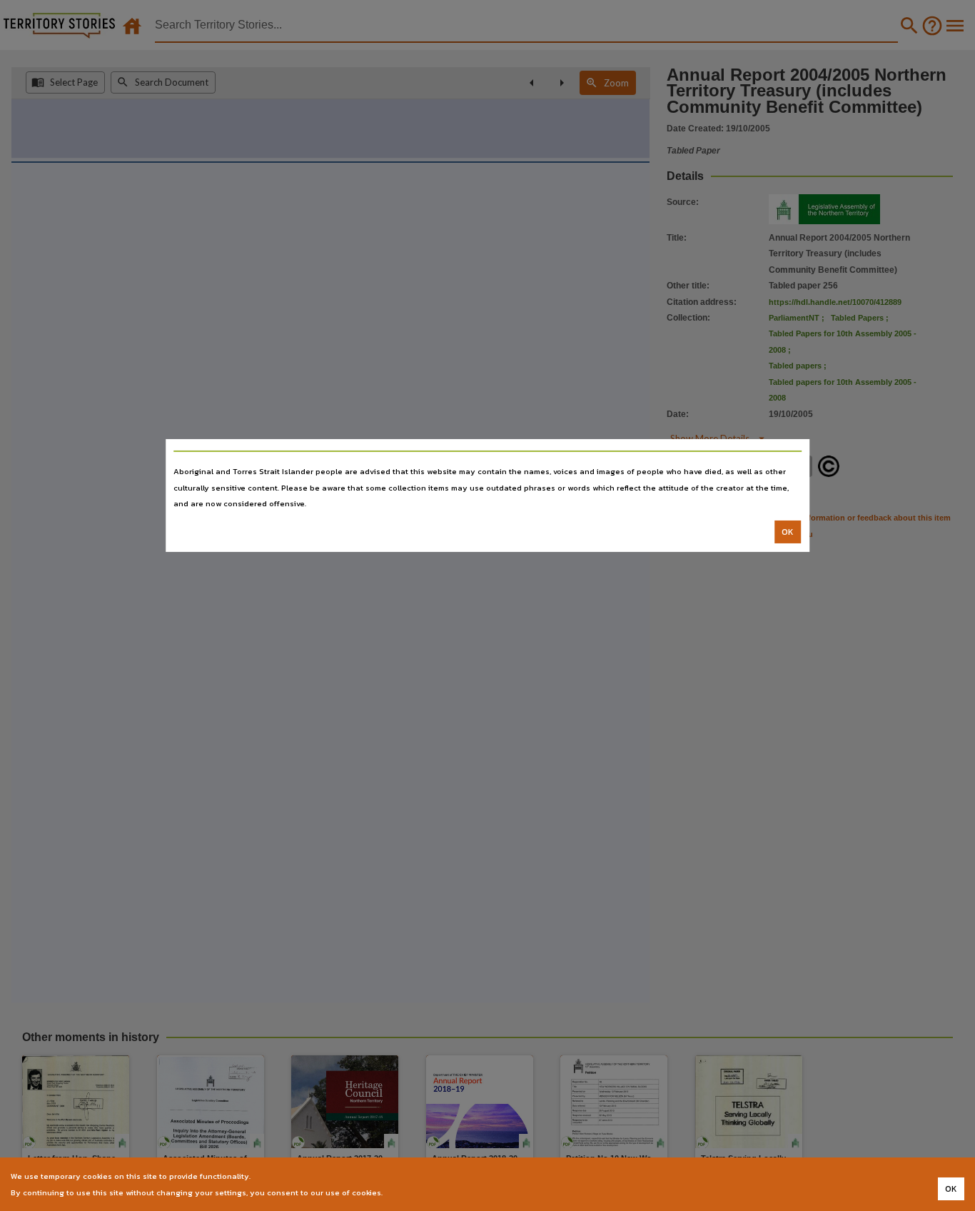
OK (788, 532)
